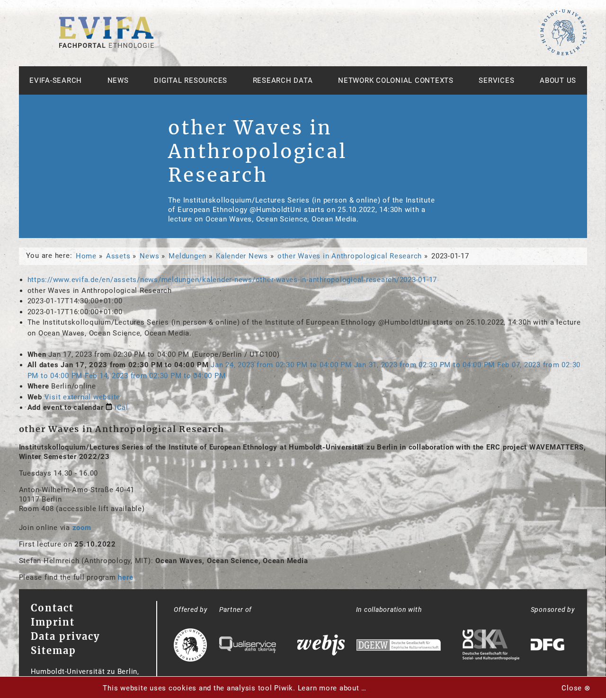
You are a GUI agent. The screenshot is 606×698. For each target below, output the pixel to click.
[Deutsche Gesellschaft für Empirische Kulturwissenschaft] (398, 646)
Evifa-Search (55, 80)
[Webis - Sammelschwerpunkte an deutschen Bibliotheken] (321, 646)
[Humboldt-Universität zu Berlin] (563, 53)
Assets (118, 256)
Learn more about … (332, 688)
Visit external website (83, 397)
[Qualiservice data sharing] (247, 645)
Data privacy (65, 636)
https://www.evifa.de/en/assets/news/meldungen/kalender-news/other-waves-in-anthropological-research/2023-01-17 (232, 279)
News (118, 80)
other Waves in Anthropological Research (349, 256)
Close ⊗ (575, 688)
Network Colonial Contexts (396, 80)
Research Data (283, 80)
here (125, 577)
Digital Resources (190, 80)
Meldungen (187, 256)
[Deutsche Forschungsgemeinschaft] (549, 646)
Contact (52, 608)
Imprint (53, 622)
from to (281, 365)
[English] (106, 45)
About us (558, 80)
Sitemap (53, 650)
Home (86, 256)
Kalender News (242, 256)
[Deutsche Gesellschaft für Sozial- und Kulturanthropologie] (491, 646)
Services (496, 80)
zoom (81, 527)
